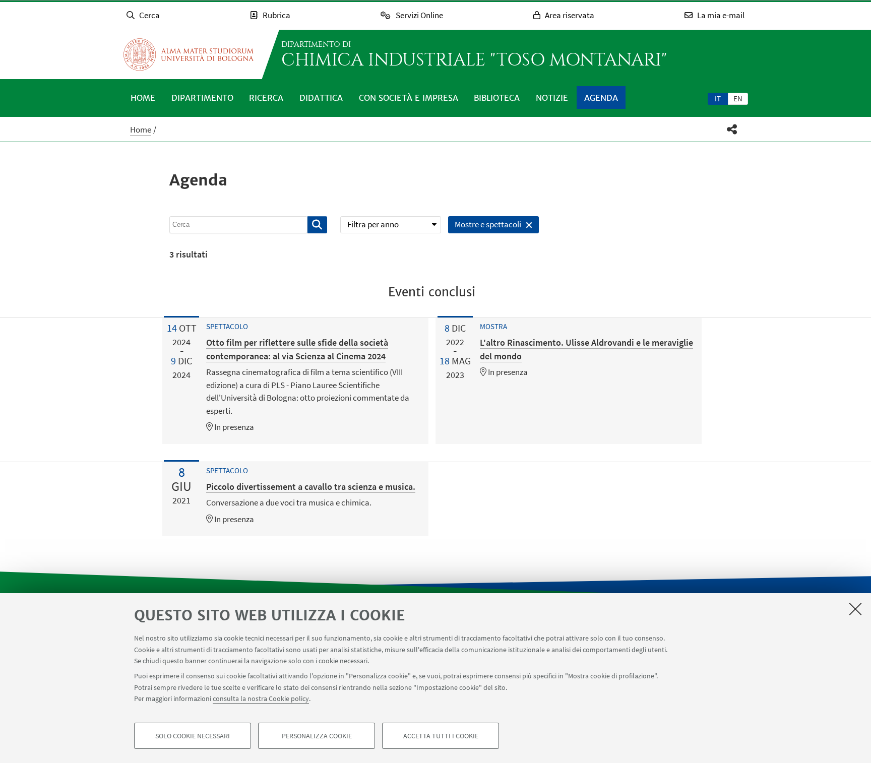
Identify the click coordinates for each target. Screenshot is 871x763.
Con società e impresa (408, 98)
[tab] (718, 98)
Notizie (552, 98)
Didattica (321, 98)
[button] (732, 129)
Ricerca (266, 98)
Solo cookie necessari (192, 735)
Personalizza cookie (317, 735)
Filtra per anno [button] (373, 224)
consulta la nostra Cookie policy (261, 698)
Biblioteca (497, 98)
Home (143, 98)
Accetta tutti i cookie (440, 735)
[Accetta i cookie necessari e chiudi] (855, 609)
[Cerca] (317, 224)
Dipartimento (202, 98)
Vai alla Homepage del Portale (188, 54)
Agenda (601, 98)
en (737, 98)
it (718, 98)
